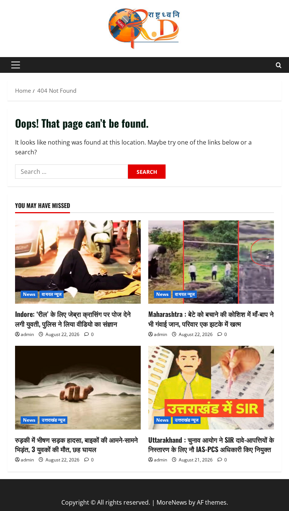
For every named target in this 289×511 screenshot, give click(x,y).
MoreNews (172, 502)
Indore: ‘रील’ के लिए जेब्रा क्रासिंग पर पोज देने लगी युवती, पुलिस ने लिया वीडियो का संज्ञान (73, 318)
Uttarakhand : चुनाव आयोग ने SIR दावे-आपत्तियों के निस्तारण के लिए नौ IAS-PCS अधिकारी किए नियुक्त (211, 444)
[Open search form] (278, 65)
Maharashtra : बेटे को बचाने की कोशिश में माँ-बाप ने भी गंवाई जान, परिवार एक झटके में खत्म (211, 318)
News (29, 294)
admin (27, 334)
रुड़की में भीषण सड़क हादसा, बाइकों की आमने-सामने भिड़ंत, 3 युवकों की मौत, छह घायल (76, 444)
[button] (16, 65)
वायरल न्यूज (51, 294)
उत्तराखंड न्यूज (53, 420)
